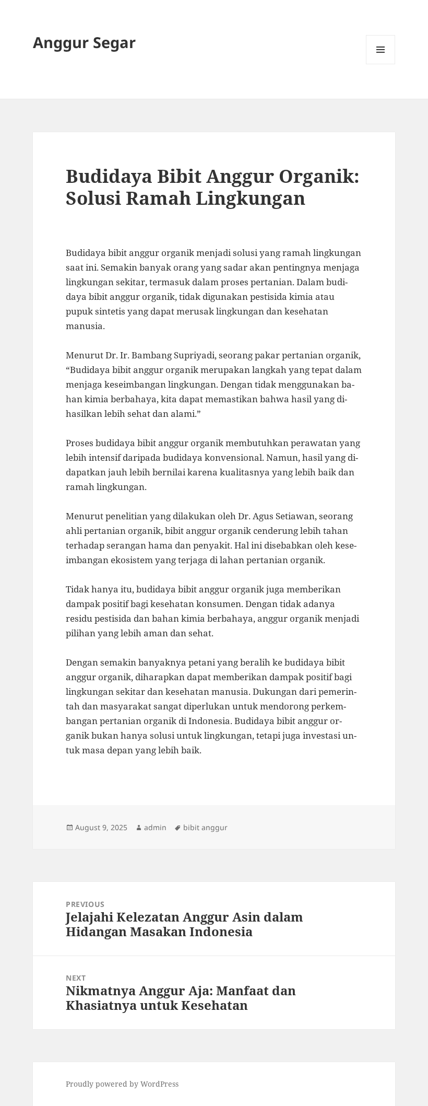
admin (155, 827)
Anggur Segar (84, 42)
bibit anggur (205, 827)
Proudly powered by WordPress (122, 1084)
